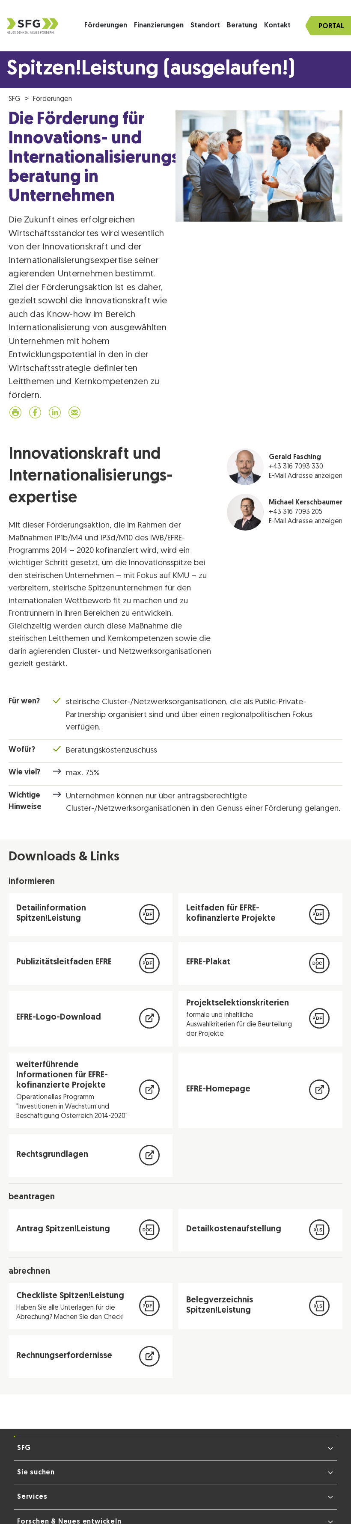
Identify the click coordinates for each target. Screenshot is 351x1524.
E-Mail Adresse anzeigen (305, 477)
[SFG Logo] (32, 26)
